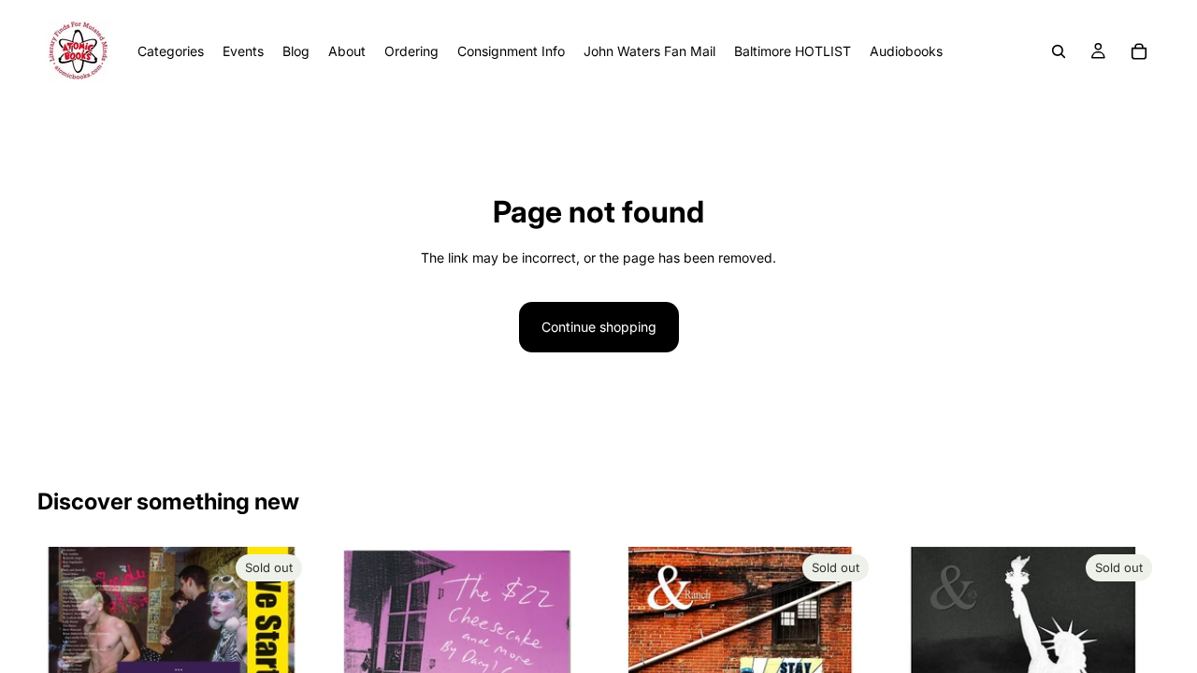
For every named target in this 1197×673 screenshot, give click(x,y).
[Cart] (1139, 51)
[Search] (1058, 51)
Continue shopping (598, 327)
